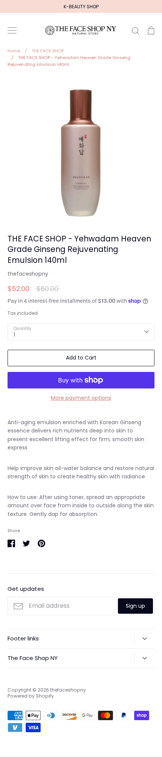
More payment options (81, 398)
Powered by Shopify (31, 696)
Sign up (135, 606)
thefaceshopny (28, 274)
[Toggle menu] (12, 30)
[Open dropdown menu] (144, 638)
